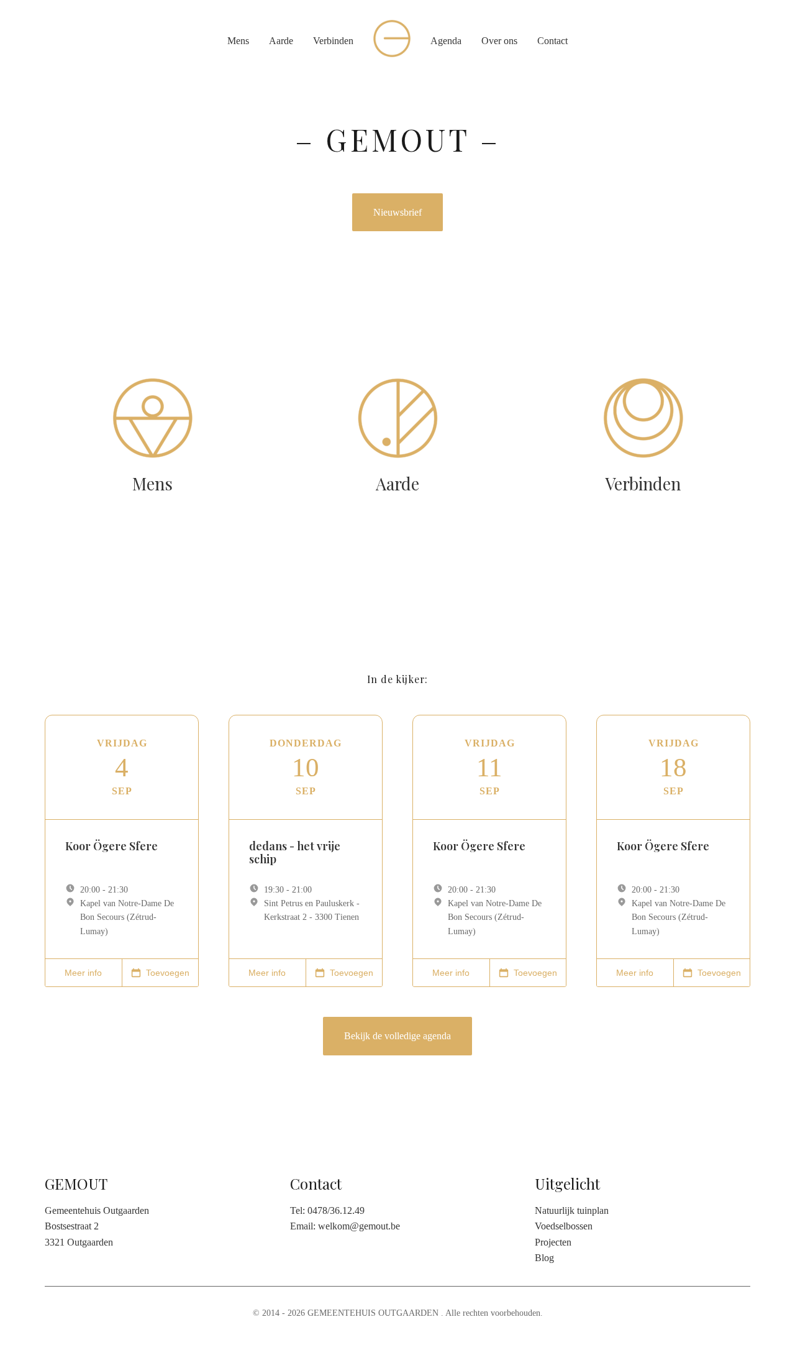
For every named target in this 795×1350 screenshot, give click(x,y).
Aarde (281, 40)
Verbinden (333, 40)
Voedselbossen (564, 1226)
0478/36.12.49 (336, 1210)
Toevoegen (167, 973)
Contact (552, 40)
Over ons (499, 40)
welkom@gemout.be (359, 1226)
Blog (544, 1257)
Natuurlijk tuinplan (572, 1210)
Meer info (83, 973)
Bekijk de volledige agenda (397, 1036)
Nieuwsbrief (397, 212)
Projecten (553, 1242)
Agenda (445, 40)
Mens (238, 40)
